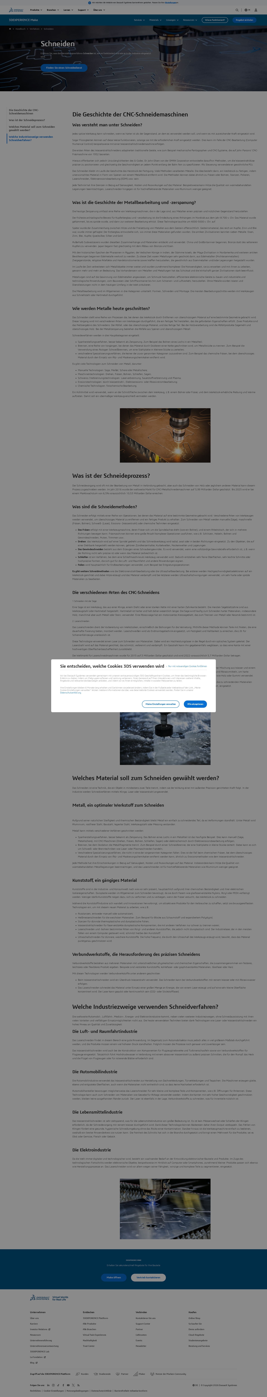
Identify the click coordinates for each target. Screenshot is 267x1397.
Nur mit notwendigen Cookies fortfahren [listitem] (187, 666)
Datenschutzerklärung (70, 693)
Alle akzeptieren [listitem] (195, 704)
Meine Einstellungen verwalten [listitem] (161, 704)
